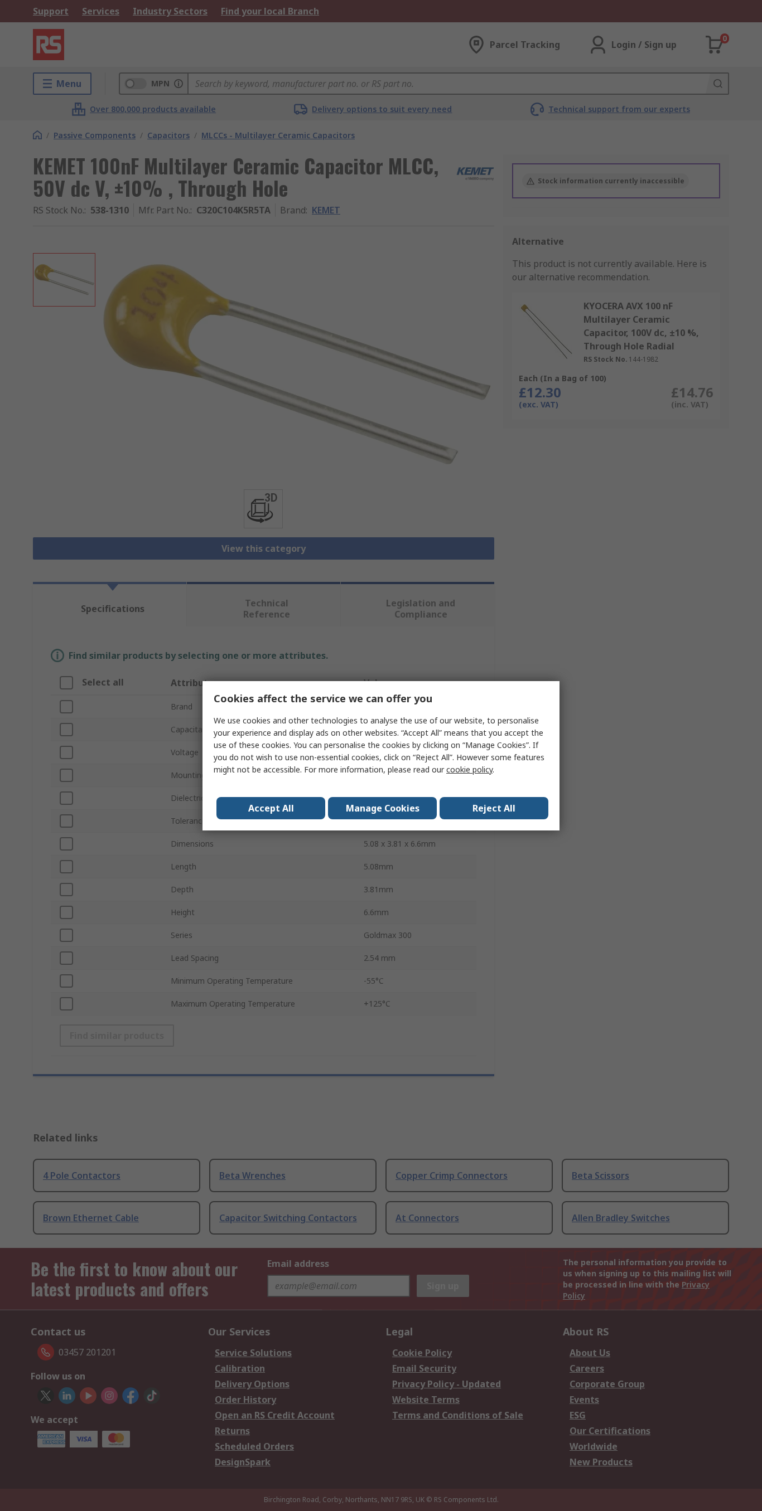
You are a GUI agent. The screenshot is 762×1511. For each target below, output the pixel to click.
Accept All (271, 808)
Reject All (493, 808)
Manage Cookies (382, 808)
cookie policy (469, 769)
